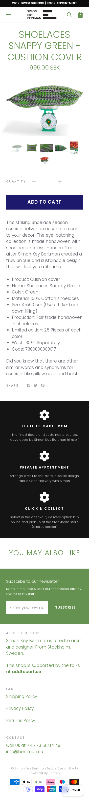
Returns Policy (20, 721)
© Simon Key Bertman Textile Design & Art (43, 768)
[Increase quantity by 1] (60, 182)
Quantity (16, 181)
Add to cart (44, 202)
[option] (44, 106)
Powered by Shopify (44, 773)
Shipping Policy (21, 696)
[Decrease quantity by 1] (34, 182)
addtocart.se (26, 672)
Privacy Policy (20, 708)
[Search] (69, 14)
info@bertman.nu (24, 752)
